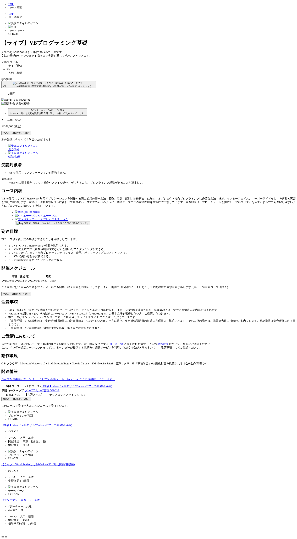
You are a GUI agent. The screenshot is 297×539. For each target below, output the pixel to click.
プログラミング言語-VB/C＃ (42, 390)
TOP (11, 4)
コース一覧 (116, 343)
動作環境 (162, 343)
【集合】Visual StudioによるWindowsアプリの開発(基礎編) (76, 386)
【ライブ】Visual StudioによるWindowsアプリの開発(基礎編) (38, 464)
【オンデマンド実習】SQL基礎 (20, 500)
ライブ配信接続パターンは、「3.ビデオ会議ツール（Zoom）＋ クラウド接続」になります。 (58, 379)
